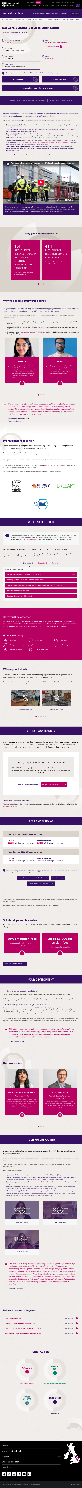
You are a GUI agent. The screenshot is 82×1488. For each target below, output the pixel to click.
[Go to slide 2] (41, 284)
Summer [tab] (55, 563)
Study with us (9, 19)
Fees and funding (41, 100)
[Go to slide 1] (38, 284)
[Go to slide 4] (43, 716)
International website (10, 806)
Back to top (76, 1484)
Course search (63, 13)
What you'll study (15, 100)
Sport (52, 5)
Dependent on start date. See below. (56, 42)
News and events (62, 5)
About (72, 5)
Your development (54, 100)
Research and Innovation (40, 5)
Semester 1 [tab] (28, 563)
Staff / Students (56, 2)
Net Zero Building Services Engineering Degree (66, 19)
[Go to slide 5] (45, 716)
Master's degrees (38, 13)
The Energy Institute (56, 465)
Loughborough (49, 58)
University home (2, 19)
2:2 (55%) (8, 42)
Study (28, 5)
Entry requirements (28, 100)
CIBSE (46, 465)
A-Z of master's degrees (45, 19)
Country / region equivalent (27, 784)
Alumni (72, 2)
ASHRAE (16, 459)
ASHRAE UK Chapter (39, 332)
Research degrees (52, 13)
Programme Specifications (30, 539)
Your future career (67, 100)
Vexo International (25, 332)
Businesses (65, 2)
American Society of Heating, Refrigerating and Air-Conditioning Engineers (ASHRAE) (44, 142)
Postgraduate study (20, 19)
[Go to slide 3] (43, 284)
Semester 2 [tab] (42, 563)
